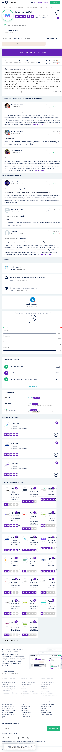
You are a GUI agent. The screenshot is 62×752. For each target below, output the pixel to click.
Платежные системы (18, 7)
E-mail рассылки (7, 712)
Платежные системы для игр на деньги (23, 288)
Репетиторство (28, 696)
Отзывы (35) (18, 38)
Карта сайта (27, 743)
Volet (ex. (13, 490)
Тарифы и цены (46, 712)
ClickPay (15, 443)
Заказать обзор (46, 706)
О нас (23, 704)
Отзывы (14, 426)
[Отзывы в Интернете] (7, 2)
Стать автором (7, 708)
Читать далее (38, 124)
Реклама (43, 708)
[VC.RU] (27, 738)
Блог (4, 716)
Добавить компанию (47, 704)
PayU (32, 601)
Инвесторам (25, 710)
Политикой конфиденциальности (20, 747)
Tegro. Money (12, 410)
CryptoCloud (23, 189)
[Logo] (7, 15)
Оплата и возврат (47, 714)
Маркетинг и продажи (30, 693)
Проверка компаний (9, 710)
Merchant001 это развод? (31, 7)
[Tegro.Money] (5, 410)
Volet (9, 397)
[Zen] (18, 738)
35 (47, 15)
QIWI (13, 559)
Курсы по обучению (28, 682)
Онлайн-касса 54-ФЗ (17, 267)
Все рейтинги (32, 386)
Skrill (13, 622)
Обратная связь (26, 716)
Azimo (51, 601)
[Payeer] (5, 403)
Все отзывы (6, 718)
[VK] (8, 738)
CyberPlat (22, 238)
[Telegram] (3, 738)
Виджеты (44, 710)
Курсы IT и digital (28, 691)
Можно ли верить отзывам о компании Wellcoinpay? (27, 277)
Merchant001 (23, 61)
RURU (51, 580)
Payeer (10, 403)
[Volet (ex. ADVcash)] (5, 397)
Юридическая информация (9, 741)
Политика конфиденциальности (25, 741)
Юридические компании (49, 695)
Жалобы (27, 38)
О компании (7, 38)
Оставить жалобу (8, 706)
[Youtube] (23, 738)
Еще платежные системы (23, 43)
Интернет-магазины (8, 686)
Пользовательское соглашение (10, 743)
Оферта (21, 743)
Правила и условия (40, 741)
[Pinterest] (13, 738)
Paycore (15, 423)
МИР (32, 559)
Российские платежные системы (20, 373)
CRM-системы (45, 689)
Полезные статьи (8, 714)
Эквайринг (44, 686)
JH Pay (14, 463)
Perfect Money (33, 514)
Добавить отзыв (42, 2)
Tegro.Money (23, 216)
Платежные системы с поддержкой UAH (23, 379)
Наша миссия (25, 706)
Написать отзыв (7, 704)
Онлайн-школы (26, 684)
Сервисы (24, 708)
